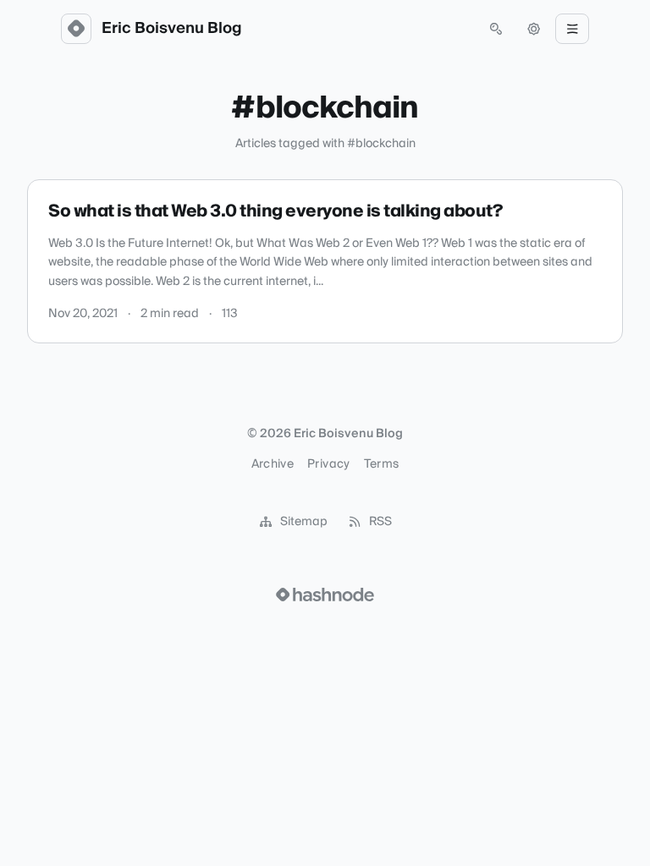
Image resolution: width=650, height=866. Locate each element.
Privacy (328, 464)
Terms (381, 464)
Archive (272, 464)
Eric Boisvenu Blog (172, 29)
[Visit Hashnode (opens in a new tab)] (325, 594)
